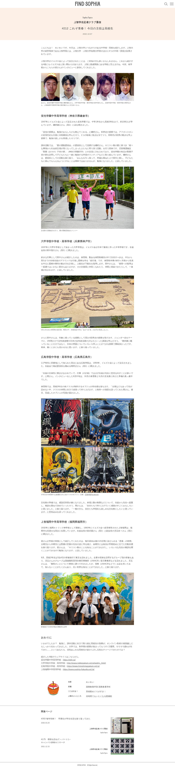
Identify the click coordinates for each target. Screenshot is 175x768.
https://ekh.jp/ (69, 660)
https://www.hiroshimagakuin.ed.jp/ (83, 666)
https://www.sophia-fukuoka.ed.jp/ (78, 669)
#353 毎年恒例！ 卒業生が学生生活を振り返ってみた (65, 719)
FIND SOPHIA (87, 3)
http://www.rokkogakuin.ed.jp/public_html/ (86, 663)
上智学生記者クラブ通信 (87, 22)
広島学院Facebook (91, 494)
